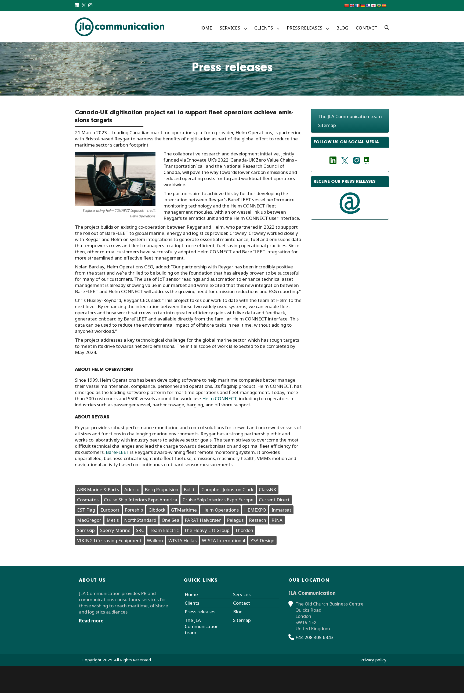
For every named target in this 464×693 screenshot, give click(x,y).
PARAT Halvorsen (203, 520)
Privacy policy (373, 659)
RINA (276, 520)
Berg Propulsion (161, 489)
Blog (342, 28)
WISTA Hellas (182, 540)
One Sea (170, 520)
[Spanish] (384, 5)
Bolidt (190, 489)
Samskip (86, 530)
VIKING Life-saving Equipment (109, 540)
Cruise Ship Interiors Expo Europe (218, 500)
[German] (362, 5)
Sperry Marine (115, 530)
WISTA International (223, 540)
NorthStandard (140, 520)
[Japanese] (373, 5)
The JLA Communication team (350, 116)
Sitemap (327, 125)
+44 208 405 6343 (314, 637)
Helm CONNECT (219, 398)
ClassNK (267, 489)
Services (230, 28)
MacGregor (89, 520)
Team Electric (164, 530)
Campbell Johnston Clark (227, 489)
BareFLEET (117, 452)
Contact (366, 28)
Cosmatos (88, 500)
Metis (113, 520)
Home (205, 28)
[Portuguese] (378, 5)
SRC (140, 530)
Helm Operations (220, 510)
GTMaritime (184, 510)
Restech (257, 520)
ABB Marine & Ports (98, 489)
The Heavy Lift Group (207, 530)
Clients (263, 28)
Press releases (304, 28)
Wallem (155, 540)
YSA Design (262, 540)
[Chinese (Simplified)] (346, 5)
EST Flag (86, 510)
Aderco (131, 489)
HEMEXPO (255, 510)
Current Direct (274, 500)
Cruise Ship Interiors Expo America (140, 500)
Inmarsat (281, 510)
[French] (357, 5)
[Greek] (367, 5)
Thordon (244, 530)
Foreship (134, 510)
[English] (351, 5)
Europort (109, 510)
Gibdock (156, 510)
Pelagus (235, 520)
